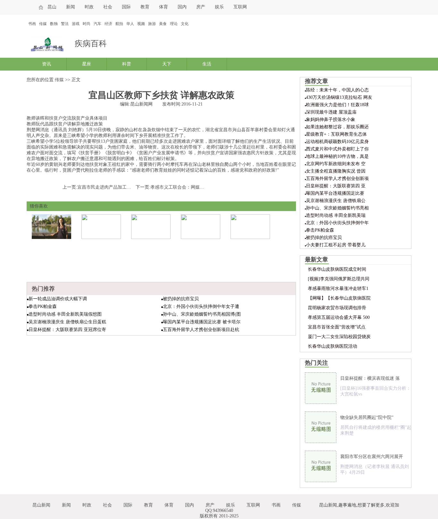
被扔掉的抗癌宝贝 (181, 298)
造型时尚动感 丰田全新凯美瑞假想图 (65, 314)
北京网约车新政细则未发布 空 (336, 163)
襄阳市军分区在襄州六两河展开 (371, 456)
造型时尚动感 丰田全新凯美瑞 (336, 215)
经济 (108, 23)
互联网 (240, 6)
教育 (144, 6)
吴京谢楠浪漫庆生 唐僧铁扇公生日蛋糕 (67, 321)
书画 (32, 23)
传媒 (43, 23)
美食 (163, 23)
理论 (174, 23)
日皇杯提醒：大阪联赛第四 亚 (336, 185)
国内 (182, 6)
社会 (107, 6)
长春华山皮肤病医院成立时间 (337, 269)
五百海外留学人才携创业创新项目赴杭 (201, 329)
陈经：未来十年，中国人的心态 (337, 90)
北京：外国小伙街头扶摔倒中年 (337, 222)
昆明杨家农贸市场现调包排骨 (337, 307)
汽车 (97, 23)
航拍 (119, 23)
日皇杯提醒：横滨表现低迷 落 (370, 378)
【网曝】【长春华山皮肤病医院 (339, 298)
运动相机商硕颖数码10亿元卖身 (337, 141)
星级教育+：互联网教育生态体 (336, 134)
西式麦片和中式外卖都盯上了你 (337, 149)
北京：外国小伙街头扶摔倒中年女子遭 (201, 306)
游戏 (76, 23)
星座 (86, 64)
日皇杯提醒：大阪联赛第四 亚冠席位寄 (67, 329)
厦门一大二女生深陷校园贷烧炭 (339, 336)
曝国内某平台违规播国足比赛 (335, 193)
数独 (54, 23)
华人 (130, 23)
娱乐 (219, 6)
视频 (141, 23)
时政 (89, 6)
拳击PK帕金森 (43, 306)
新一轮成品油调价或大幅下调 (58, 298)
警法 (65, 23)
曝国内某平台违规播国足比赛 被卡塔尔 (201, 321)
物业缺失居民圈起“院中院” (366, 417)
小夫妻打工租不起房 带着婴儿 (336, 244)
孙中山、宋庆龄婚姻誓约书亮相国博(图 (202, 314)
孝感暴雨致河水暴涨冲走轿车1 (338, 288)
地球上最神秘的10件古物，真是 (337, 156)
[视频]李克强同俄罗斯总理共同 (338, 279)
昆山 (51, 6)
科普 (126, 64)
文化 (185, 23)
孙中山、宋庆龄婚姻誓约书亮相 (337, 208)
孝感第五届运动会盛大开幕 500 (339, 317)
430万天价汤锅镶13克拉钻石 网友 (339, 97)
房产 (200, 6)
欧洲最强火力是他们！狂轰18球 (337, 104)
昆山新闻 (41, 505)
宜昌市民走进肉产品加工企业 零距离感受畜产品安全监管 (134, 187)
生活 (206, 64)
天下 (166, 64)
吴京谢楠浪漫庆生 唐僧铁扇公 (336, 200)
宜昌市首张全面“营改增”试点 (337, 327)
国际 (126, 6)
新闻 (70, 6)
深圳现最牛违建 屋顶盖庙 (331, 112)
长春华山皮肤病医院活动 (332, 346)
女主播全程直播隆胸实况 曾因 (336, 171)
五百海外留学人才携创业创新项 (337, 178)
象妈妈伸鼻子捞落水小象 (330, 119)
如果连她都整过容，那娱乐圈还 (337, 126)
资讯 (46, 64)
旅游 (152, 23)
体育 (163, 6)
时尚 (86, 23)
